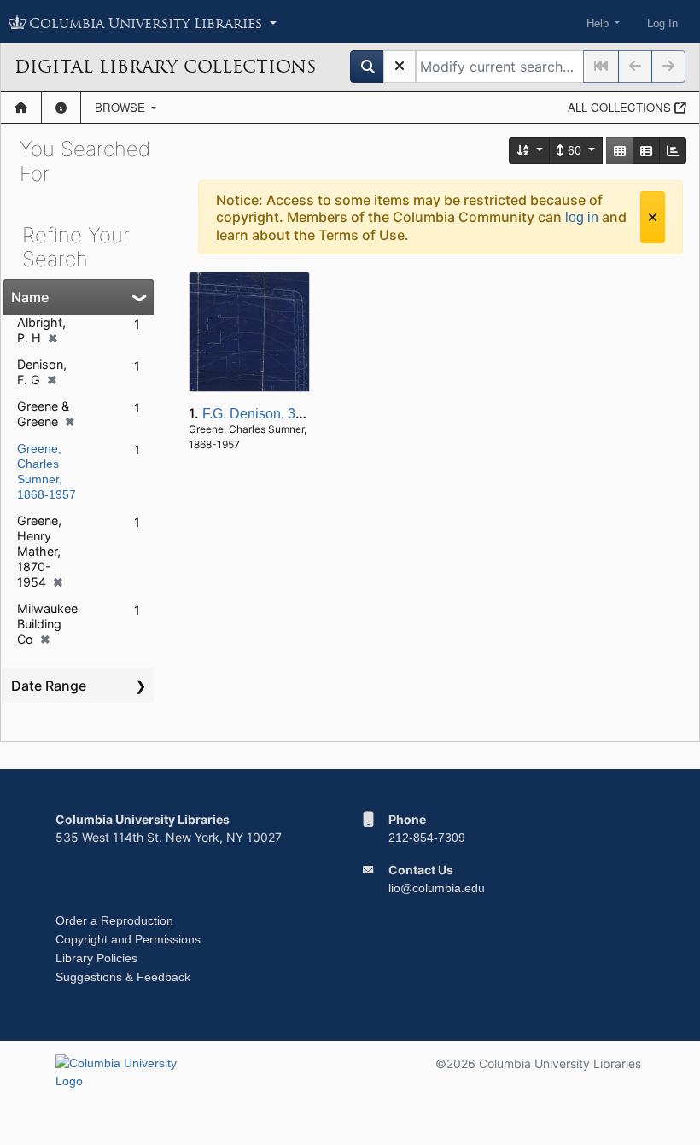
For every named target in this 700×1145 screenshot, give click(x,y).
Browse (122, 107)
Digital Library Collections (165, 66)
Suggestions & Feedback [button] (122, 977)
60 (574, 150)
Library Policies (96, 958)
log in (581, 217)
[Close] (652, 217)
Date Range (48, 685)
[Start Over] (399, 66)
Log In (662, 23)
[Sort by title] (530, 150)
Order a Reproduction (114, 920)
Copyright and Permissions (128, 939)
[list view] (646, 150)
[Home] (21, 107)
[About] (61, 107)
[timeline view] (672, 150)
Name (30, 297)
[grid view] (619, 150)
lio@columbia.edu (436, 888)
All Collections (621, 107)
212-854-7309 (426, 837)
